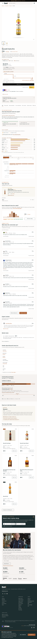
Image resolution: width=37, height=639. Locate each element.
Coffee (4, 142)
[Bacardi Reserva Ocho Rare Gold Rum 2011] (10, 462)
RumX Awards (4, 603)
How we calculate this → (5, 341)
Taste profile (6, 105)
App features (30, 602)
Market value (35, 105)
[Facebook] (3, 594)
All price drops (32, 80)
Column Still (5, 363)
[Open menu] (3, 3)
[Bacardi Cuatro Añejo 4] (27, 435)
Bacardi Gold (5, 496)
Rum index (20, 608)
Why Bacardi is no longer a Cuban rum (10, 416)
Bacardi (4, 354)
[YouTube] (7, 594)
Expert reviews (29, 105)
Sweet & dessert (5, 132)
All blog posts (20, 602)
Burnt (12, 171)
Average (7, 51)
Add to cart (18, 84)
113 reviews (25, 473)
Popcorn (15, 164)
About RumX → (7, 563)
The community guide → (17, 134)
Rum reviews (24, 105)
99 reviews (8, 447)
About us (29, 598)
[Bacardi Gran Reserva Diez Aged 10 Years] (27, 462)
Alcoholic (5, 147)
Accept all (31, 634)
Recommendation (11, 105)
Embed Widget (30, 604)
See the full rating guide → (17, 208)
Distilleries (20, 604)
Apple (4, 149)
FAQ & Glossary (20, 599)
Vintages (19, 607)
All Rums (3, 598)
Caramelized (4, 139)
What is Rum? (20, 598)
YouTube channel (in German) (8, 565)
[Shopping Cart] (34, 3)
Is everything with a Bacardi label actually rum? (11, 419)
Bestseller (3, 599)
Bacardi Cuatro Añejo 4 (24, 443)
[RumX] (6, 3)
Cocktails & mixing (13, 132)
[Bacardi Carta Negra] (10, 435)
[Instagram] (5, 594)
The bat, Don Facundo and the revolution (10, 418)
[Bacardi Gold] (10, 488)
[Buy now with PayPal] (31, 87)
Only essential (23, 634)
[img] (18, 76)
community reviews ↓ (14, 51)
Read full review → (6, 328)
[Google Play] (34, 628)
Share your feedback (5, 615)
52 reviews (8, 500)
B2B (28, 603)
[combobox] (20, 3)
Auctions (3, 602)
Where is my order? (5, 614)
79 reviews (8, 473)
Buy (2, 105)
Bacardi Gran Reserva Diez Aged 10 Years (26, 470)
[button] (18, 24)
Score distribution (18, 105)
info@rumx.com (5, 591)
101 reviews (25, 447)
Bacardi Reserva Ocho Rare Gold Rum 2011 (9, 470)
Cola (17, 164)
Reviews (29, 599)
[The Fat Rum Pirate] (4, 323)
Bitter (4, 144)
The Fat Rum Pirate (8, 323)
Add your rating (29, 218)
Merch (3, 604)
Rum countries (20, 603)
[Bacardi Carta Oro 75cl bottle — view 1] (3, 43)
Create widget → (13, 372)
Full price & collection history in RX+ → (8, 392)
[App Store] (32, 628)
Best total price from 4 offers (8, 69)
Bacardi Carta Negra (7, 443)
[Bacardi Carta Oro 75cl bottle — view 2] (6, 43)
